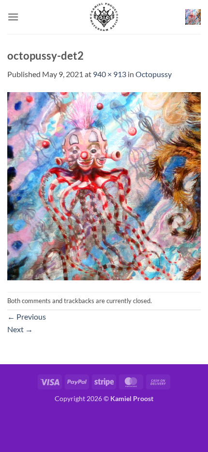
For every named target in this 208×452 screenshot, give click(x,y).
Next (20, 329)
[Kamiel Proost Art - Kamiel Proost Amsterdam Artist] (104, 17)
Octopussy (153, 74)
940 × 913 (109, 74)
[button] (13, 17)
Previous (26, 316)
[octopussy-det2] (104, 185)
